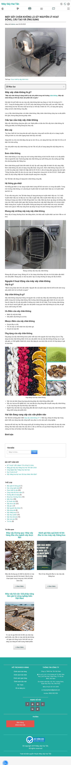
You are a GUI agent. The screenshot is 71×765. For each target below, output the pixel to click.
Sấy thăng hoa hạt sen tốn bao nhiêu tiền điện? (22, 474)
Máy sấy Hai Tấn (10, 4)
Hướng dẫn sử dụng (13, 495)
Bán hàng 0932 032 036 (20, 723)
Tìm (34, 452)
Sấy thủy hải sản (12, 517)
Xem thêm (20, 586)
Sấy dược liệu (11, 503)
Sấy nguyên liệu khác (13, 508)
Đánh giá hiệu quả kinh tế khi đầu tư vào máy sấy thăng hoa (51, 534)
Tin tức (9, 521)
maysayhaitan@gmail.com (51, 690)
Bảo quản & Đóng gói (13, 486)
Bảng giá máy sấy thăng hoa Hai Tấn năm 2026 (22, 468)
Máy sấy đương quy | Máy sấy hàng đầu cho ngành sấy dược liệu (19, 535)
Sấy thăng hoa (11, 512)
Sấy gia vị (10, 506)
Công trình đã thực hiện (14, 492)
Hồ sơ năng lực (20, 688)
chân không (53, 95)
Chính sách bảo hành (20, 675)
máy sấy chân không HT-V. (32, 418)
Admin (13, 24)
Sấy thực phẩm (12, 515)
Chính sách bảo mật (20, 681)
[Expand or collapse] (64, 86)
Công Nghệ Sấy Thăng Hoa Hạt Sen (18, 470)
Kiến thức (25, 79)
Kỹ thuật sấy (11, 501)
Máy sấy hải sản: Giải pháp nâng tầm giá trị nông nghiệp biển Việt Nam (19, 596)
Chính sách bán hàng (20, 671)
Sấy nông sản (11, 510)
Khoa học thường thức (14, 497)
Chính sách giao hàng (20, 678)
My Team (20, 685)
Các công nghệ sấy (13, 488)
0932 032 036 (53, 693)
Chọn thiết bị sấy (16, 79)
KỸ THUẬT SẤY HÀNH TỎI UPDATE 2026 (20, 465)
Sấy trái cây (10, 519)
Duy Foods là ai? (12, 472)
